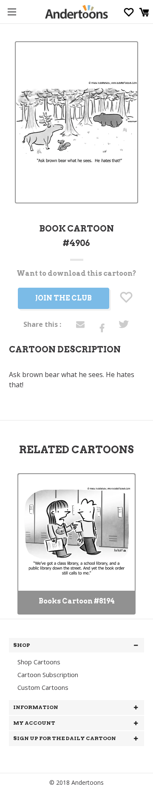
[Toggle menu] (11, 11)
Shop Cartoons (38, 662)
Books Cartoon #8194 (77, 601)
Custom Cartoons (42, 687)
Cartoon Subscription (47, 674)
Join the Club (63, 298)
